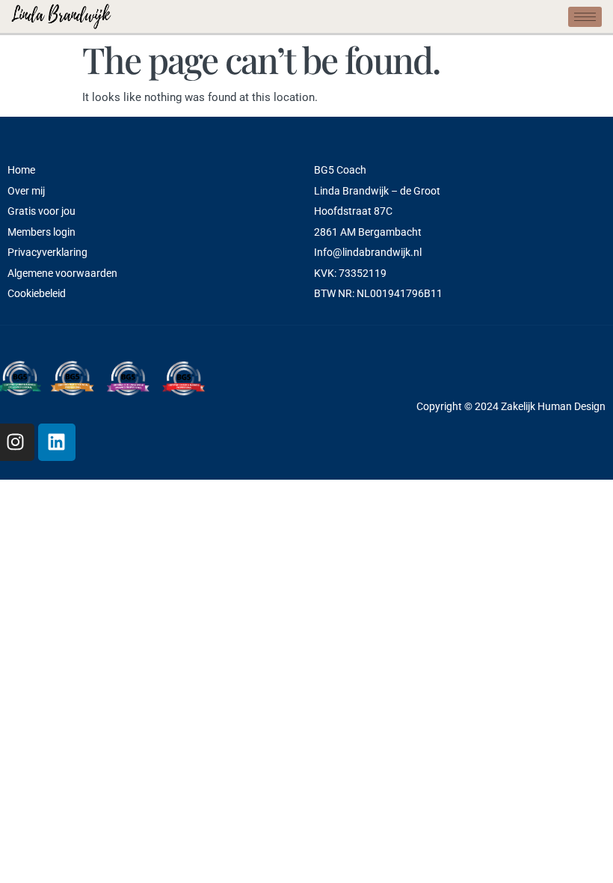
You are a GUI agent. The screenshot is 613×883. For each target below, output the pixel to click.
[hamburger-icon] (585, 17)
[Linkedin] (57, 442)
